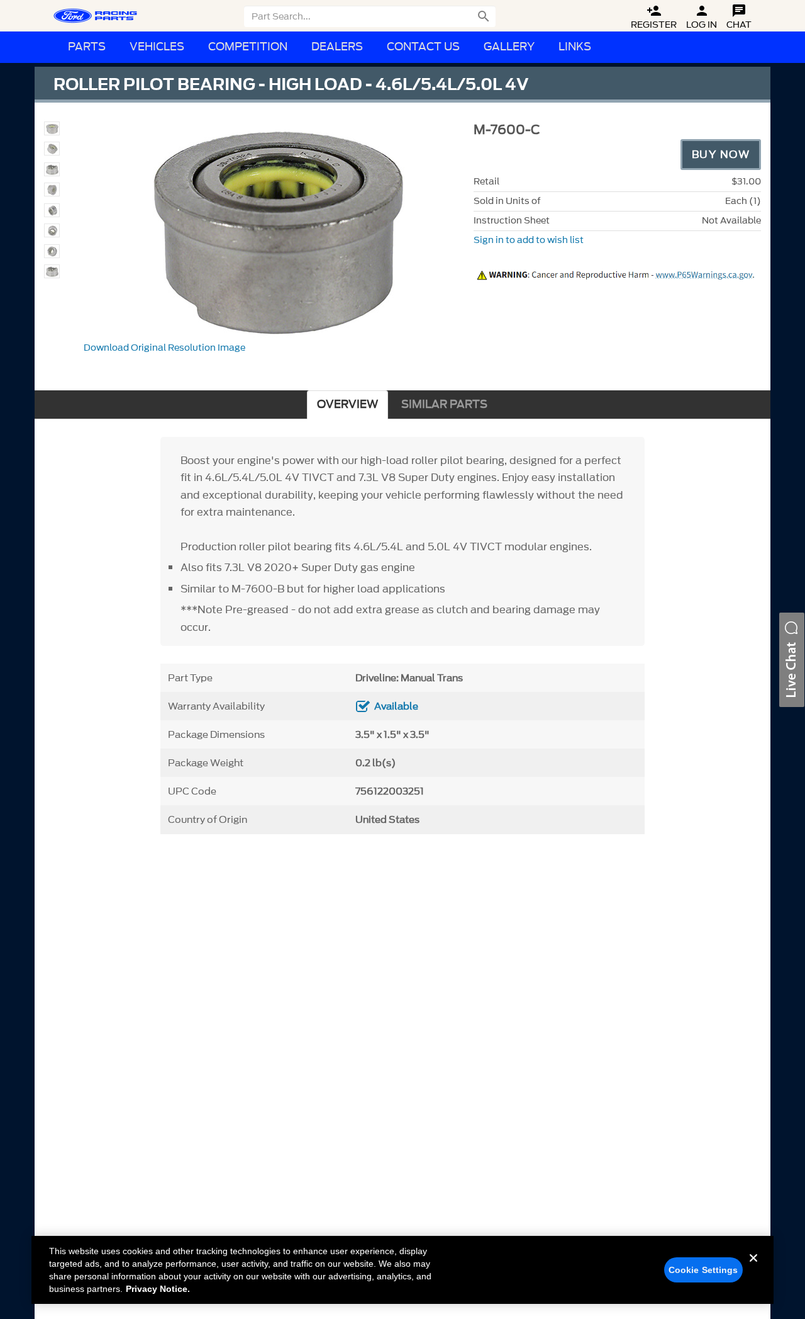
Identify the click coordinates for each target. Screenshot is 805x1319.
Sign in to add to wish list (529, 240)
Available (396, 706)
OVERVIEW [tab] (347, 404)
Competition (247, 47)
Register (654, 17)
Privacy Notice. (158, 1289)
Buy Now (721, 154)
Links (574, 47)
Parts (87, 47)
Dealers (337, 47)
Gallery (509, 47)
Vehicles (157, 47)
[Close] (753, 1268)
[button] (791, 660)
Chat (739, 17)
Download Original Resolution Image (164, 347)
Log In (701, 17)
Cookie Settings (703, 1270)
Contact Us (423, 47)
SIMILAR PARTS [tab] (444, 404)
